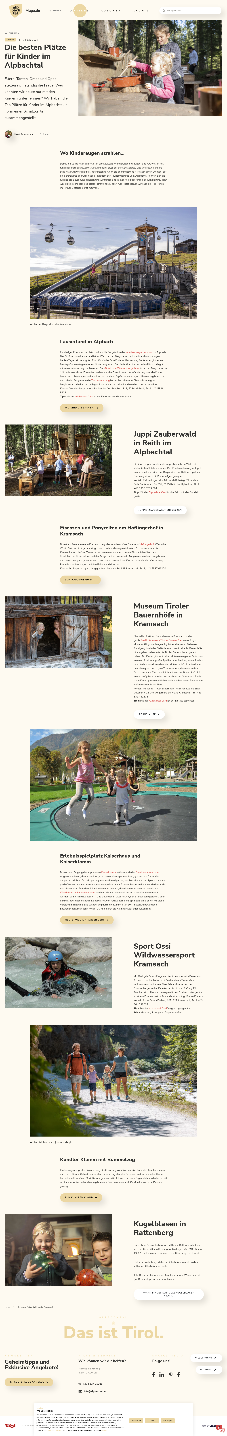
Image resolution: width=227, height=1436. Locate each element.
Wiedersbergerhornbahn (139, 352)
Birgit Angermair (23, 134)
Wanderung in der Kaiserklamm (77, 892)
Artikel (80, 10)
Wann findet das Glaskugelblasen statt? (168, 1294)
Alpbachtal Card (84, 396)
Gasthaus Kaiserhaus (147, 872)
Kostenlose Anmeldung (31, 1382)
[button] (41, 1408)
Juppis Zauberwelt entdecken (160, 510)
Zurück (14, 33)
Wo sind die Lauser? (80, 408)
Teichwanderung (100, 380)
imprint (104, 1430)
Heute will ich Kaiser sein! (85, 920)
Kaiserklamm (108, 872)
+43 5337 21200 (93, 1384)
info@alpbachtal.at (95, 1391)
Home (57, 11)
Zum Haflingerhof (78, 580)
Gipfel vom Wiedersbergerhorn (121, 368)
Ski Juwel (206, 1370)
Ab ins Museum (149, 714)
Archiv (141, 10)
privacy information (55, 1430)
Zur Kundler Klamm (79, 1197)
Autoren (111, 10)
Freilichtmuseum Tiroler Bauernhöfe (161, 640)
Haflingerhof (147, 544)
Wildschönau (203, 1358)
